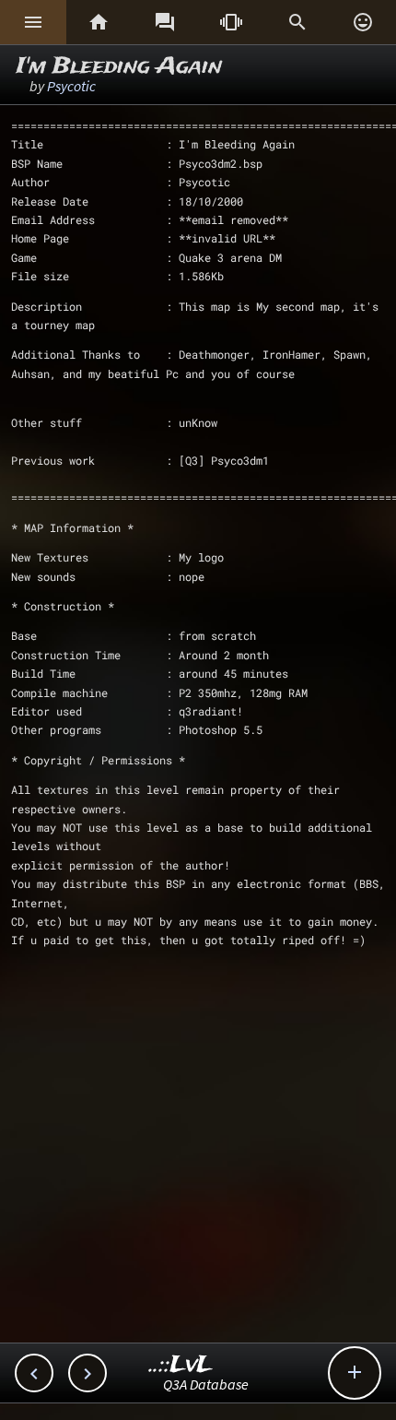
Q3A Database (206, 1384)
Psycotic (71, 86)
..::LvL (181, 1365)
